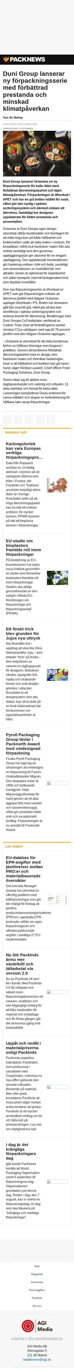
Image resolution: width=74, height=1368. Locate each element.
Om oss (37, 1305)
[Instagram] (46, 1247)
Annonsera (37, 1282)
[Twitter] (37, 1247)
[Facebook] (28, 1247)
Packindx (37, 1298)
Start (37, 1266)
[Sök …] (66, 60)
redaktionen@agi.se (37, 1359)
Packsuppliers (37, 1290)
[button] (56, 60)
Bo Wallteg (16, 117)
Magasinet (37, 1274)
